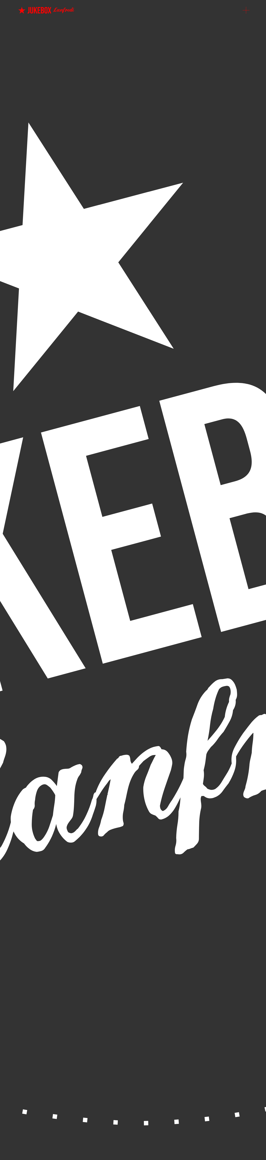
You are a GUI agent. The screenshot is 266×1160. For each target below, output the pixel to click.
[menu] (246, 10)
